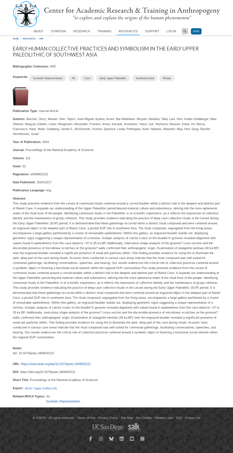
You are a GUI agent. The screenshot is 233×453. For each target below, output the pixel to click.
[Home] (116, 14)
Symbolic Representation (48, 78)
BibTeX (29, 388)
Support (152, 31)
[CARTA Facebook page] (90, 441)
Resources (128, 31)
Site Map (127, 418)
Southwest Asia (145, 78)
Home (16, 39)
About (38, 31)
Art (73, 78)
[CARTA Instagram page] (101, 441)
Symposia (58, 31)
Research (81, 31)
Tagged (37, 388)
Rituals (167, 78)
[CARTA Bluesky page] (111, 441)
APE (41, 39)
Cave (87, 78)
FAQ (179, 418)
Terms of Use (86, 418)
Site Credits (144, 418)
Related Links (164, 418)
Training (104, 31)
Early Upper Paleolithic (113, 78)
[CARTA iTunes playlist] (142, 438)
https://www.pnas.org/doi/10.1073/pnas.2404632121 (56, 364)
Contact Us (192, 418)
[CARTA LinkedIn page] (121, 441)
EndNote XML (50, 388)
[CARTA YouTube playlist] (132, 441)
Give (196, 31)
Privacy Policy (108, 418)
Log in (171, 31)
